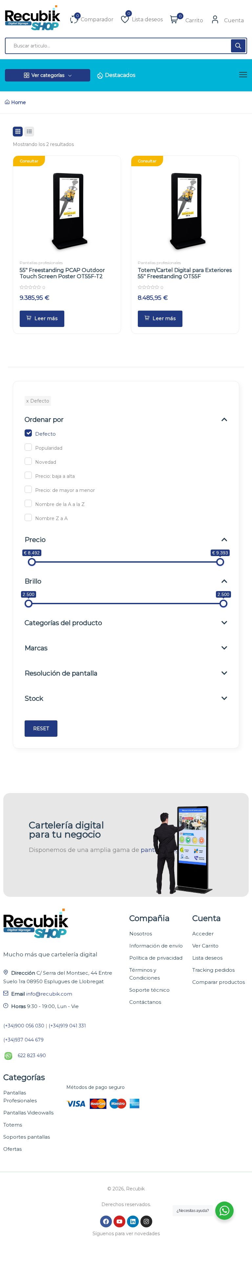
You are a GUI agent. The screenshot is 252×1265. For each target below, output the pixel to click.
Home (18, 102)
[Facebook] (106, 1221)
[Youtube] (119, 1221)
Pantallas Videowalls (28, 1113)
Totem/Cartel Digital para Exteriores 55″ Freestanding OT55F (185, 273)
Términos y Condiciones (144, 974)
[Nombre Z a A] (28, 517)
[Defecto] (28, 433)
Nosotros (140, 934)
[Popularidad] (28, 447)
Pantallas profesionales (41, 262)
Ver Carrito (205, 946)
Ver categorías (48, 75)
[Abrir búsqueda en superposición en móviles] (126, 46)
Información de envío (156, 946)
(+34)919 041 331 (67, 1026)
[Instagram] (146, 1221)
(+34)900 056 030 (23, 1026)
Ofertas (12, 1149)
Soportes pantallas (26, 1137)
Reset (41, 729)
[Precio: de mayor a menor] (28, 489)
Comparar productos (218, 982)
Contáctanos (145, 1002)
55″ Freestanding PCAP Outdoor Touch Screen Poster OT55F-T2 (62, 273)
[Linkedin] (133, 1221)
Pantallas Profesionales (20, 1097)
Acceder (203, 934)
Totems (12, 1125)
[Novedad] (28, 461)
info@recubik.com (49, 994)
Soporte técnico (149, 990)
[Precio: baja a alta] (28, 475)
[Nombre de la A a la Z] (28, 503)
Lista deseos (207, 958)
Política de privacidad (155, 958)
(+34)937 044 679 (23, 1040)
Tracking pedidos (213, 970)
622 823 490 (32, 1055)
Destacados (120, 75)
